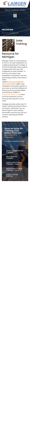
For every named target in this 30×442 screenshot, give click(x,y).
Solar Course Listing (12, 175)
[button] (15, 16)
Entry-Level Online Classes (14, 151)
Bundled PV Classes (11, 157)
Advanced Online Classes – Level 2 (14, 169)
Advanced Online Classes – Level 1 (14, 163)
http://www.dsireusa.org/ (11, 95)
